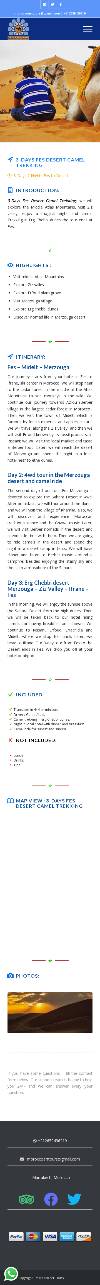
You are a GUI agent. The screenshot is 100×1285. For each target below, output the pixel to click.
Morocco (82, 409)
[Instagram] (45, 4)
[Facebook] (61, 4)
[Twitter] (53, 4)
